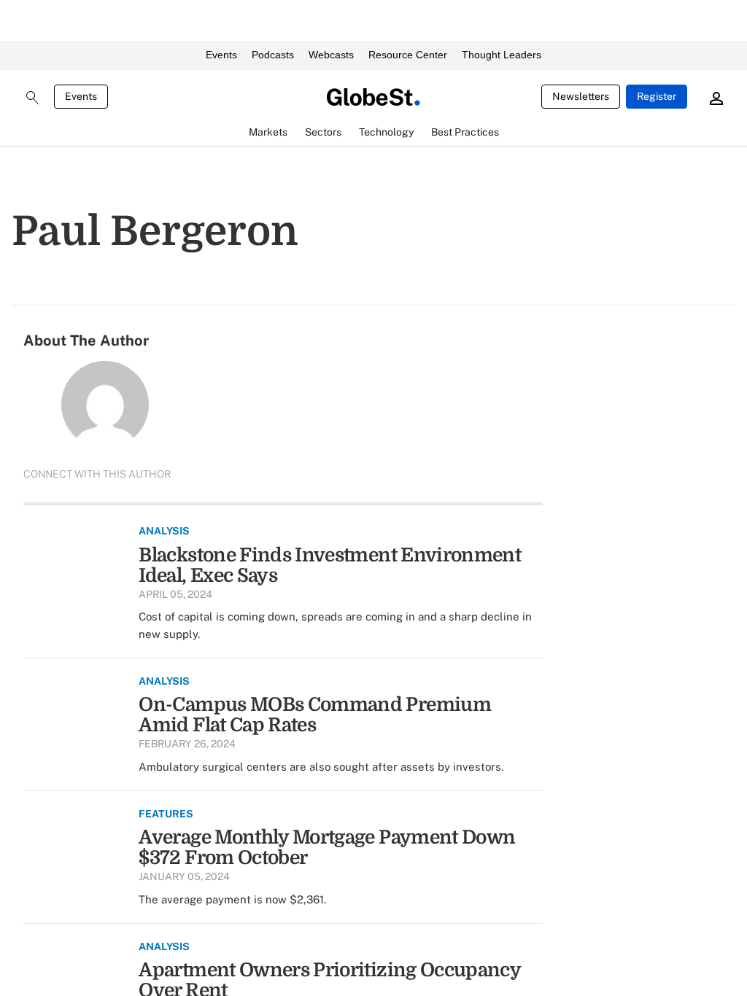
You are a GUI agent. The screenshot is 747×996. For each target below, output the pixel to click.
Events (221, 55)
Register (656, 96)
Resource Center (407, 55)
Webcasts (331, 55)
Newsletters (580, 96)
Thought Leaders (501, 55)
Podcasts (273, 55)
